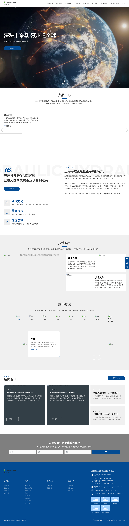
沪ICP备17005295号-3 (98, 520)
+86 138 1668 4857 (106, 478)
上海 (120, 520)
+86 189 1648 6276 (107, 483)
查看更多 (11, 419)
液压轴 (7, 115)
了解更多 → (12, 48)
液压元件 (51, 115)
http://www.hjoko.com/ (109, 490)
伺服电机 (94, 115)
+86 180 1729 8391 (107, 481)
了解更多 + (7, 126)
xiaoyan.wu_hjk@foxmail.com (111, 487)
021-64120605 (106, 475)
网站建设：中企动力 (112, 520)
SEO (124, 520)
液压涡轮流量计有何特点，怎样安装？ (63, 392)
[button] (111, 82)
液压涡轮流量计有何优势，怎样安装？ (19, 392)
